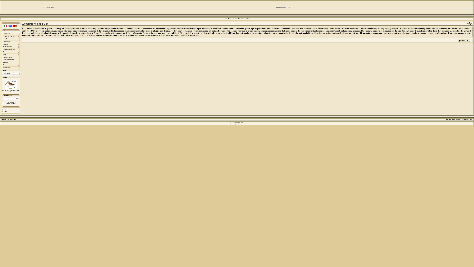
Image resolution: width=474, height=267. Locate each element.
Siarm (242, 122)
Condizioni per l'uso (244, 18)
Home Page (227, 18)
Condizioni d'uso (7, 110)
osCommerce (240, 123)
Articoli (234, 18)
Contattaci (5, 111)
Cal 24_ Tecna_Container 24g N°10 (11, 91)
